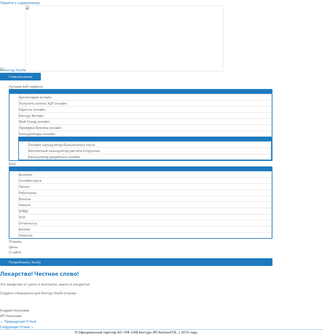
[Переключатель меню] (140, 91)
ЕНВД (23, 211)
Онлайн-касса (30, 180)
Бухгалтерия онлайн (35, 97)
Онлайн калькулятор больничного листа (61, 145)
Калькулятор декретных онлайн (54, 157)
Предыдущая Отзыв (18, 321)
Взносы (25, 199)
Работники (27, 193)
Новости (26, 235)
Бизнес (24, 229)
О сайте (15, 252)
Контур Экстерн (31, 115)
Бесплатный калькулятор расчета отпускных (64, 150)
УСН (22, 217)
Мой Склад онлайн (34, 121)
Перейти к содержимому (20, 2)
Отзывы (15, 241)
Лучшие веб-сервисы (26, 86)
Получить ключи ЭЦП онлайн (43, 103)
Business (25, 174)
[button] (136, 262)
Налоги (25, 205)
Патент (24, 186)
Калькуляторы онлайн (37, 134)
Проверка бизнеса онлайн (40, 127)
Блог (12, 163)
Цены (13, 247)
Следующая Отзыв (17, 326)
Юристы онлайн (32, 109)
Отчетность (28, 223)
